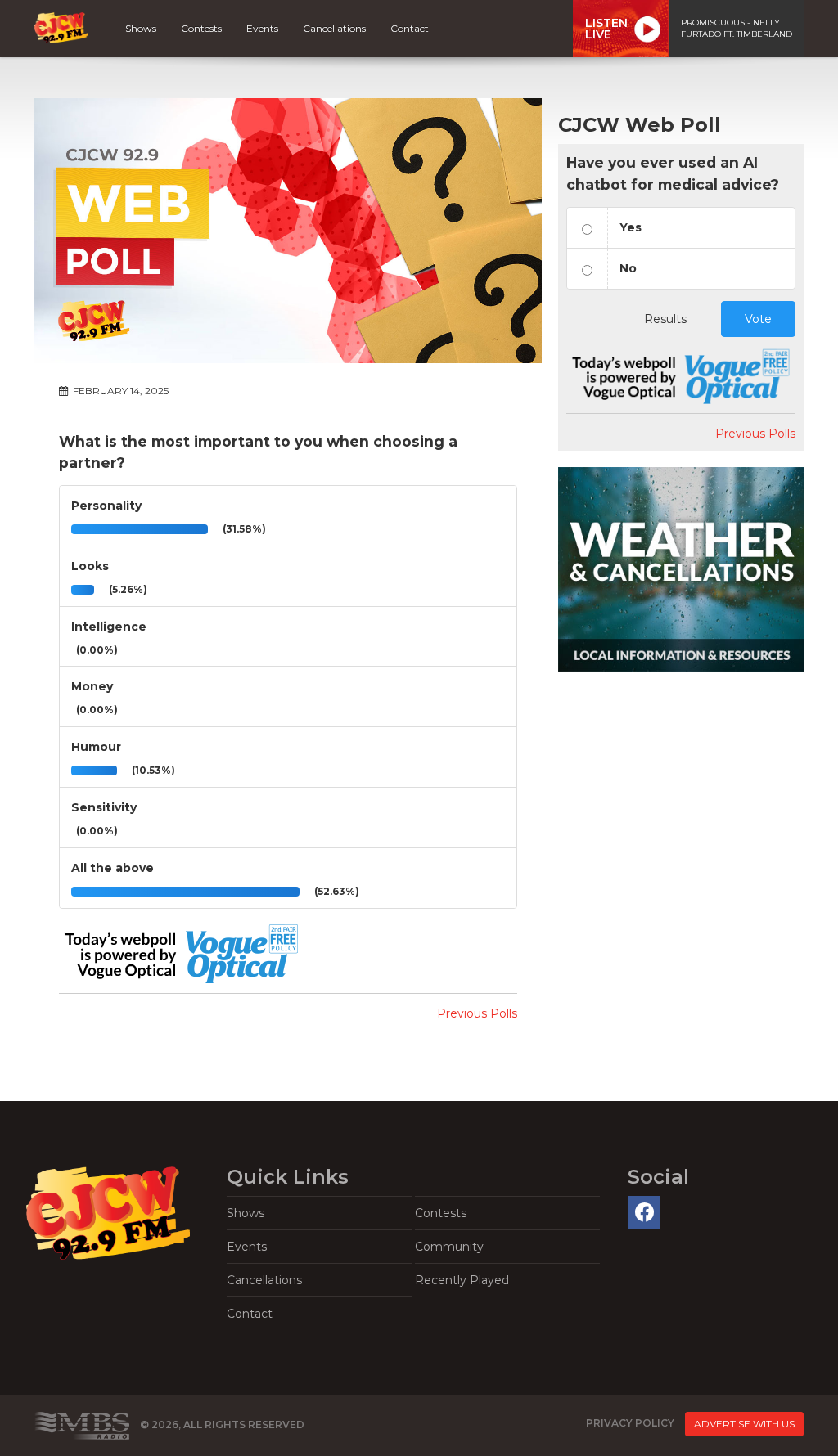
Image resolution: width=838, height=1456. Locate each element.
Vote (758, 319)
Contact (409, 28)
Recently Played (462, 1280)
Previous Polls (477, 1013)
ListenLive (606, 29)
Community (449, 1246)
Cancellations (334, 28)
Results (665, 319)
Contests (201, 28)
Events (262, 28)
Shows (140, 28)
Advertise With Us (744, 1424)
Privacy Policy (630, 1423)
